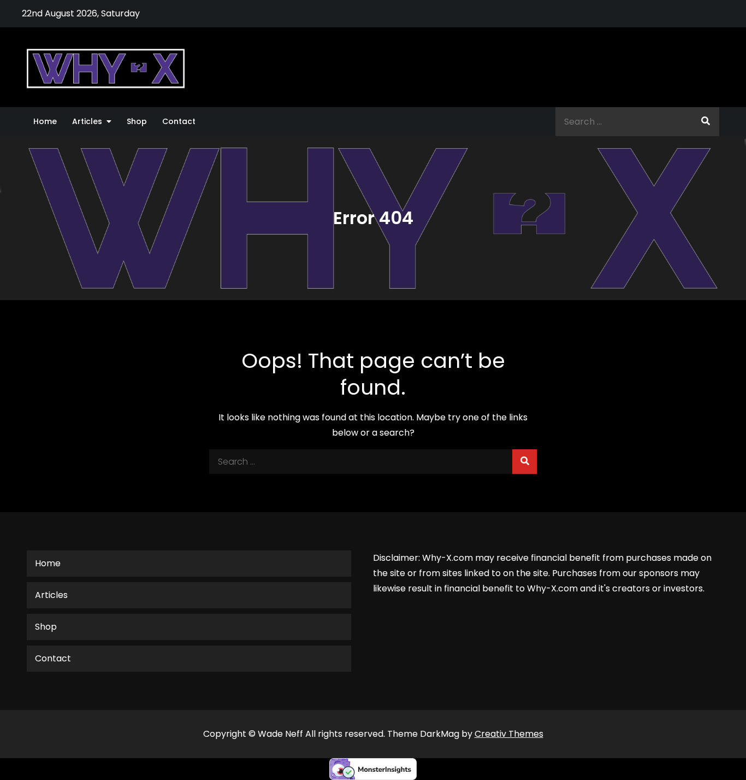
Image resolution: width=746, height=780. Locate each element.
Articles (87, 121)
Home (45, 121)
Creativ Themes (509, 734)
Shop (137, 121)
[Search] (705, 121)
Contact (179, 121)
